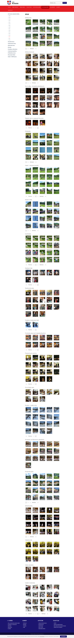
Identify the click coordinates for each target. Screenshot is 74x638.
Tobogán (24, 625)
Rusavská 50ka (41, 624)
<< (26, 127)
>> (35, 48)
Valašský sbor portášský (58, 627)
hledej (65, 2)
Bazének (24, 624)
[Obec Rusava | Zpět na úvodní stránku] (9, 3)
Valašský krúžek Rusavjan (58, 624)
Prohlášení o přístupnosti (12, 624)
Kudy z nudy (41, 627)
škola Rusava (41, 625)
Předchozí (30, 127)
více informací (42, 636)
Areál (24, 627)
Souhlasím (63, 636)
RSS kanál (9, 625)
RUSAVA (15, 3)
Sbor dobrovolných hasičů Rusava (60, 625)
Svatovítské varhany (42, 628)
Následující (32, 48)
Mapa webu (10, 627)
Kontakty (9, 628)
